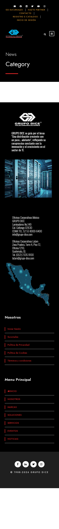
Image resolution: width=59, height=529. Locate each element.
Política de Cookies (17, 352)
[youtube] (38, 6)
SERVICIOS (13, 422)
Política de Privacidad (18, 344)
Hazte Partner (36, 9)
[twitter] (32, 6)
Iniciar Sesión (14, 328)
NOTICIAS (13, 438)
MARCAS (12, 407)
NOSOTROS (14, 399)
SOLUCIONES (15, 415)
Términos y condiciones (19, 360)
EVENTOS (13, 430)
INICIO (13, 391)
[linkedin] (26, 6)
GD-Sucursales (14, 9)
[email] (15, 6)
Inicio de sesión (26, 20)
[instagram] (44, 6)
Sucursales (13, 336)
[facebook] (21, 6)
